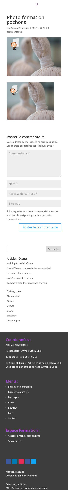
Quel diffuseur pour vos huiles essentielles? (29, 268)
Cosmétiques (13, 320)
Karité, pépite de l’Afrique (20, 263)
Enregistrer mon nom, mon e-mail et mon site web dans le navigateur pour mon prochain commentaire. (32, 215)
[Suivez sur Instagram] (21, 461)
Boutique (13, 407)
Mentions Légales (15, 471)
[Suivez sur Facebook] (8, 461)
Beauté (10, 305)
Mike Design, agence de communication (26, 488)
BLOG (10, 310)
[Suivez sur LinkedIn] (14, 461)
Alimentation (13, 296)
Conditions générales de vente (21, 475)
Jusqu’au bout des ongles (20, 277)
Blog (10, 412)
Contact (12, 418)
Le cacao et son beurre (19, 273)
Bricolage (12, 315)
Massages (13, 397)
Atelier (11, 402)
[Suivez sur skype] (33, 461)
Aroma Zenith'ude (20, 27)
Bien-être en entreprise (20, 386)
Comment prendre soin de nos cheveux (27, 282)
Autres (10, 300)
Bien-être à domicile (18, 391)
